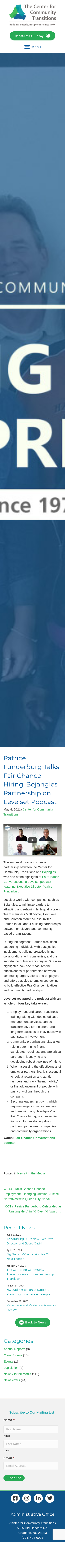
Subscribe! (14, 1478)
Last (6, 1450)
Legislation (11, 1367)
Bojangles (49, 872)
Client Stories (13, 1355)
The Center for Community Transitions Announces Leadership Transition (30, 1274)
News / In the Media (31, 1173)
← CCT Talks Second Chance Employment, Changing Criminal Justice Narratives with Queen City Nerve (31, 1194)
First (7, 1435)
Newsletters (12, 1380)
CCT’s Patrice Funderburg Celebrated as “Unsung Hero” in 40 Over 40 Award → (33, 1209)
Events (8, 1361)
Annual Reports (14, 1349)
